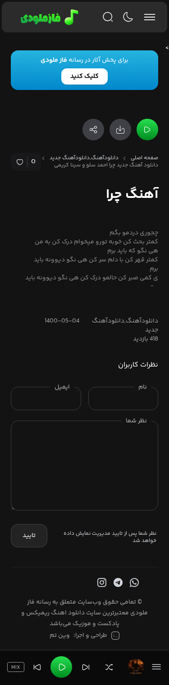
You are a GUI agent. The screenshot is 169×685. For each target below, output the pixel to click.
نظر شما (136, 420)
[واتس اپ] (133, 583)
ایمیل (62, 387)
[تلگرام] (117, 583)
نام (142, 387)
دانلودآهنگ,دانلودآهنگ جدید (84, 158)
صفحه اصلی (144, 158)
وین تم (60, 635)
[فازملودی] (48, 17)
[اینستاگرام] (101, 583)
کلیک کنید (84, 76)
